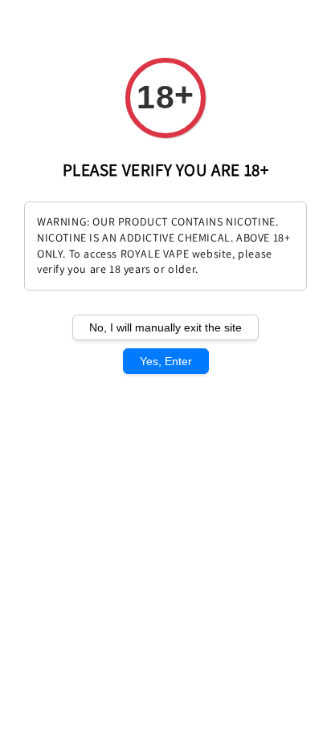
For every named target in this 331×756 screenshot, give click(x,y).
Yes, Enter (166, 361)
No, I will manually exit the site (165, 327)
